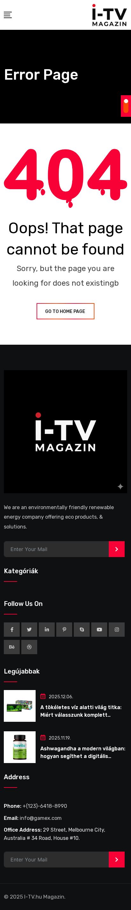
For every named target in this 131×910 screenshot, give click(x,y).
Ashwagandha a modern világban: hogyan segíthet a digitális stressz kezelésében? (82, 756)
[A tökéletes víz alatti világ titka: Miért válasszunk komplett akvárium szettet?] (20, 706)
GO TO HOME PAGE (65, 311)
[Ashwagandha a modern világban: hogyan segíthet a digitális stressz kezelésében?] (20, 747)
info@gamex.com (41, 818)
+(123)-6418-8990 (45, 806)
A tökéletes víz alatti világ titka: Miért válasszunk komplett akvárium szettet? (80, 715)
